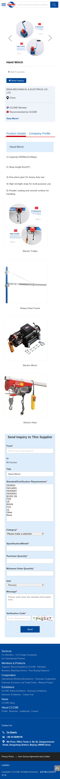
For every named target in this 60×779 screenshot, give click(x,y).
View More (12, 118)
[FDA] (30, 499)
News (5, 699)
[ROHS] (30, 504)
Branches (13, 711)
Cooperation (9, 675)
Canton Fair (28, 694)
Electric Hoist (30, 422)
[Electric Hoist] (25, 395)
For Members (8, 655)
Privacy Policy (8, 756)
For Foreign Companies (26, 655)
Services (7, 651)
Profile (5, 711)
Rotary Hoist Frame (30, 308)
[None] (30, 515)
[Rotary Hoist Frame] (25, 281)
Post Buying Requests (39, 670)
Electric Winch (30, 365)
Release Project (45, 682)
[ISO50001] (30, 493)
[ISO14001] (30, 488)
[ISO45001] (30, 491)
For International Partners (13, 658)
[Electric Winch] (25, 338)
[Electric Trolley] (25, 224)
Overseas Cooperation (45, 679)
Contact (34, 711)
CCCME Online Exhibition (13, 691)
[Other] (30, 512)
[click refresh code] (42, 618)
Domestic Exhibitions (11, 694)
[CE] (30, 501)
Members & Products (13, 663)
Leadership (25, 711)
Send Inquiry (17, 80)
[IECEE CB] (30, 496)
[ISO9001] (30, 485)
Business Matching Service (14, 670)
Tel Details (12, 732)
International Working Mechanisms (18, 679)
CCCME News (8, 703)
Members (41, 667)
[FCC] (30, 507)
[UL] (30, 509)
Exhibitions (8, 687)
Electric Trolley (30, 251)
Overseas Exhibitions (37, 691)
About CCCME (10, 707)
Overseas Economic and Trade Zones (19, 682)
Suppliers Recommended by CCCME (19, 667)
